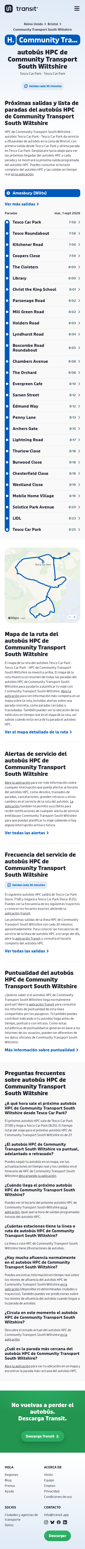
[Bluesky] (52, 1522)
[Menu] (77, 8)
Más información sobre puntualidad (40, 1050)
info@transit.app (56, 1515)
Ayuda (9, 1491)
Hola (9, 1467)
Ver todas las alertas (25, 833)
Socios (10, 1507)
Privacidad (51, 1491)
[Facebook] (59, 1522)
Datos (9, 1525)
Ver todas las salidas (25, 951)
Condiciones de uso (58, 1497)
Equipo (49, 1480)
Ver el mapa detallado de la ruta (36, 732)
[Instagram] (46, 1522)
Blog (8, 1480)
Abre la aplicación (17, 782)
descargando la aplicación (37, 1176)
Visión (48, 1475)
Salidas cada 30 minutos (45, 86)
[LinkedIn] (65, 1522)
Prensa (10, 1486)
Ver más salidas (20, 204)
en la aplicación (22, 174)
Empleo (49, 1486)
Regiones (11, 1475)
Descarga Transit (40, 1436)
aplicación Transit (17, 913)
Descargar (57, 1535)
